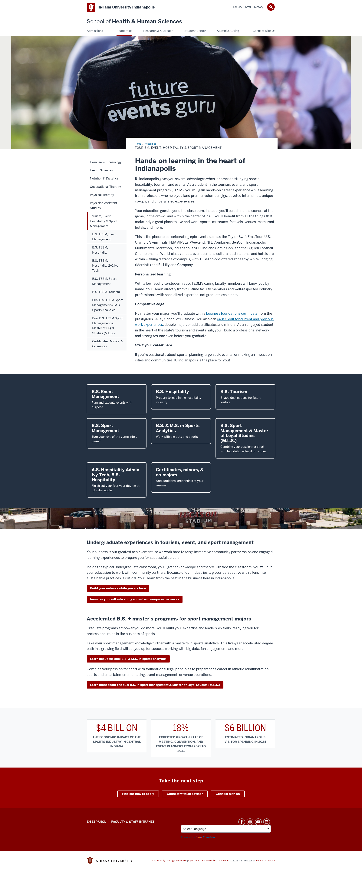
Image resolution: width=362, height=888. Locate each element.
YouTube (258, 821)
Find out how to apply (138, 794)
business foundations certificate (232, 313)
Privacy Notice (209, 860)
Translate (209, 837)
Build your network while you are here (118, 588)
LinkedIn (266, 821)
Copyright (224, 860)
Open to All (194, 860)
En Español (96, 822)
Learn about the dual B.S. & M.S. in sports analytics (128, 659)
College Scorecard (176, 860)
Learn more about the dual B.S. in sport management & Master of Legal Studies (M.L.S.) (155, 685)
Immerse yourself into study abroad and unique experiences (134, 599)
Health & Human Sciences (134, 21)
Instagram (250, 821)
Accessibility (158, 860)
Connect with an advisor (185, 794)
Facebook (241, 821)
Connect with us (228, 794)
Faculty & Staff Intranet (132, 822)
